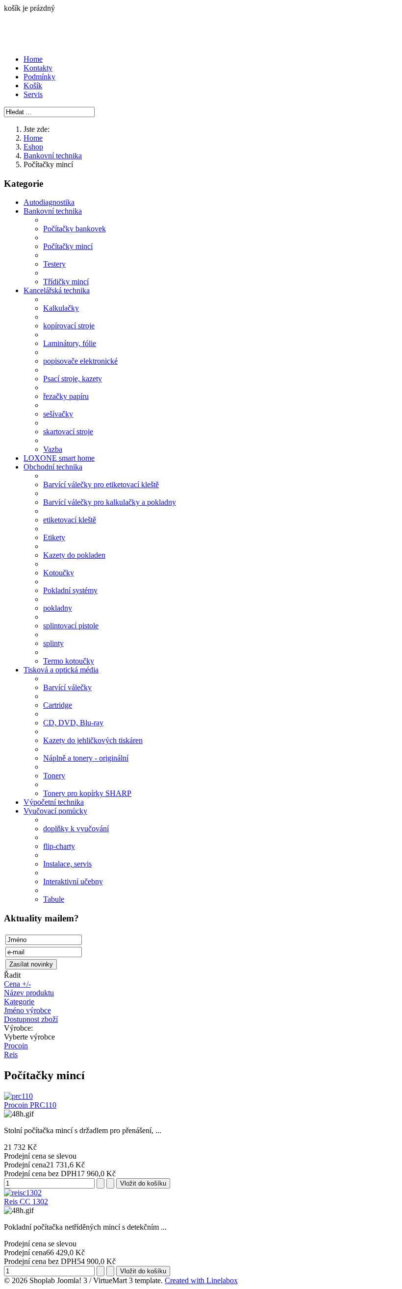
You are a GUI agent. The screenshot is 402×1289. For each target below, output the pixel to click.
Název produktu (29, 993)
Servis (33, 94)
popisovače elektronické (80, 361)
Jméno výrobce (27, 1010)
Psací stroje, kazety (72, 378)
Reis (11, 1054)
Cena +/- (17, 984)
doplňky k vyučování (76, 828)
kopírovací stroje (69, 326)
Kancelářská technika (57, 290)
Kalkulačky (61, 308)
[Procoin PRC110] (18, 1096)
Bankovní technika (53, 155)
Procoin (16, 1045)
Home (33, 59)
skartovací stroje (68, 431)
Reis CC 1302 (26, 1201)
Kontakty (38, 68)
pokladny (57, 608)
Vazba (52, 449)
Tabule (53, 899)
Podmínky (39, 77)
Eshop (33, 147)
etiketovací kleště (69, 520)
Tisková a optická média (61, 670)
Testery (54, 264)
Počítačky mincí (68, 246)
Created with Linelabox (201, 1280)
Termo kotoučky (68, 661)
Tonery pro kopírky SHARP (87, 793)
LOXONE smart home (59, 458)
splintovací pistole (71, 625)
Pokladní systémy (70, 590)
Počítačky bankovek (74, 228)
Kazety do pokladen (74, 555)
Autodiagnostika (49, 202)
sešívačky (58, 414)
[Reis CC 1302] (23, 1193)
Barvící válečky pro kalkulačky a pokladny (109, 502)
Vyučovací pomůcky (55, 811)
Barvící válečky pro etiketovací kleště (101, 484)
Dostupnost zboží (31, 1019)
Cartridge (57, 705)
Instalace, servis (67, 864)
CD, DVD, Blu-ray (73, 723)
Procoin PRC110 (30, 1105)
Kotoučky (58, 573)
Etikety (54, 537)
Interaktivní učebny (73, 881)
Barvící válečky (67, 687)
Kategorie (19, 1001)
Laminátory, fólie (69, 343)
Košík (33, 85)
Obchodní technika (53, 467)
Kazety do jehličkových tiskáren (93, 740)
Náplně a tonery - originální (85, 758)
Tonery (54, 775)
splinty (53, 643)
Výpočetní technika (54, 802)
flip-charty (59, 846)
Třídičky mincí (66, 281)
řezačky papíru (66, 396)
